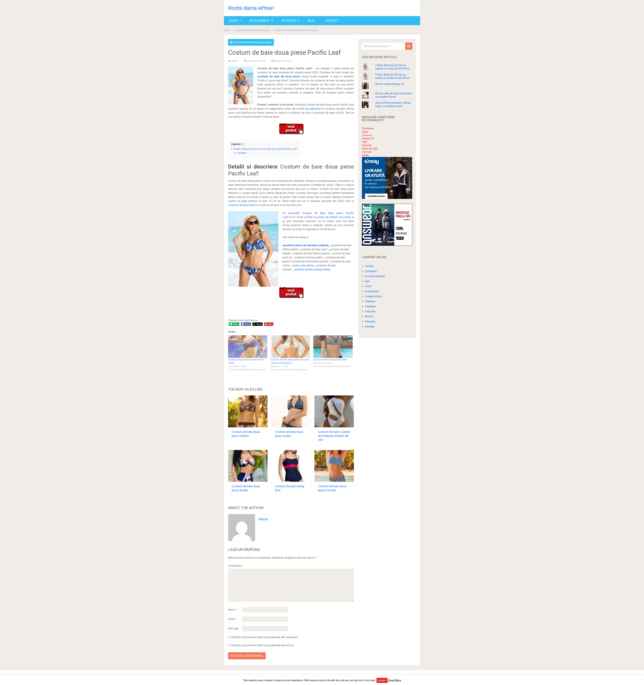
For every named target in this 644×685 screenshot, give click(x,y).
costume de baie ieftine (242, 205)
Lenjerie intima (373, 296)
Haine (233, 20)
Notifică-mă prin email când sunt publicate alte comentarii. (265, 637)
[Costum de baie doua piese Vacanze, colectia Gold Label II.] (290, 346)
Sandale (369, 326)
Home (227, 30)
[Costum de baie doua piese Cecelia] (334, 466)
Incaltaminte (259, 20)
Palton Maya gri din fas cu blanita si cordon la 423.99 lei (392, 76)
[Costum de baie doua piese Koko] (333, 346)
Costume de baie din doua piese (253, 30)
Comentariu (235, 565)
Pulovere (370, 311)
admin (234, 61)
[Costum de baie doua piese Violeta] (247, 411)
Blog (311, 20)
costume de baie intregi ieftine (312, 269)
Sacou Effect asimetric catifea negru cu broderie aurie (393, 104)
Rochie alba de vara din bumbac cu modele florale (393, 95)
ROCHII (369, 316)
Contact (332, 20)
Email (232, 619)
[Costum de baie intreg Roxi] (291, 466)
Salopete (370, 321)
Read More (394, 680)
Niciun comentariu (283, 61)
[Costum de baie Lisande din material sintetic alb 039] (334, 411)
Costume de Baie (375, 276)
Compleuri (371, 271)
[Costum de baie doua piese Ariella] (247, 466)
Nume (232, 609)
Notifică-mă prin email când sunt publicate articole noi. (262, 645)
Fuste (368, 286)
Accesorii (288, 20)
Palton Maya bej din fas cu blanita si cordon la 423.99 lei (392, 67)
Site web (233, 628)
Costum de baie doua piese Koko (330, 359)
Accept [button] (382, 680)
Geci (367, 281)
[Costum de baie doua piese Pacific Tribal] (247, 346)
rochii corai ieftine (302, 265)
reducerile (315, 108)
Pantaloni (370, 306)
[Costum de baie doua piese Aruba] (291, 411)
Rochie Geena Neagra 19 (389, 84)
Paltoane (370, 301)
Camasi (369, 266)
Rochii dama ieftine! (251, 8)
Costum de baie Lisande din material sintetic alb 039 (334, 436)
